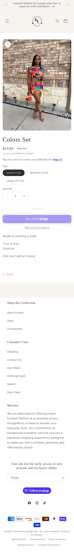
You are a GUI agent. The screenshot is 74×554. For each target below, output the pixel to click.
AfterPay (12, 351)
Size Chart (13, 392)
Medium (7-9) (41, 173)
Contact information (49, 545)
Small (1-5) (15, 173)
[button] (7, 21)
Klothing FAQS (16, 375)
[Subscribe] (63, 478)
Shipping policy (26, 545)
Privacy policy (37, 539)
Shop (10, 320)
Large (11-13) (17, 181)
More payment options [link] (37, 227)
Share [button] (10, 274)
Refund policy (19, 539)
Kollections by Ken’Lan (25, 531)
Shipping (7, 153)
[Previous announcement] (7, 5)
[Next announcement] (67, 5)
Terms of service (57, 539)
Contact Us (14, 359)
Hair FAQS (13, 367)
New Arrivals (15, 312)
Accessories (15, 328)
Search (11, 384)
